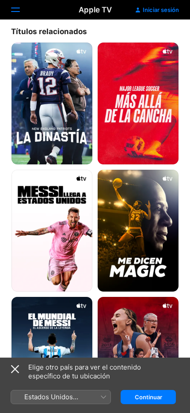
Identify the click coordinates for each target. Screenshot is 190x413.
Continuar (148, 397)
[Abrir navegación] (20, 9)
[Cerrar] (15, 369)
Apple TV (95, 9)
